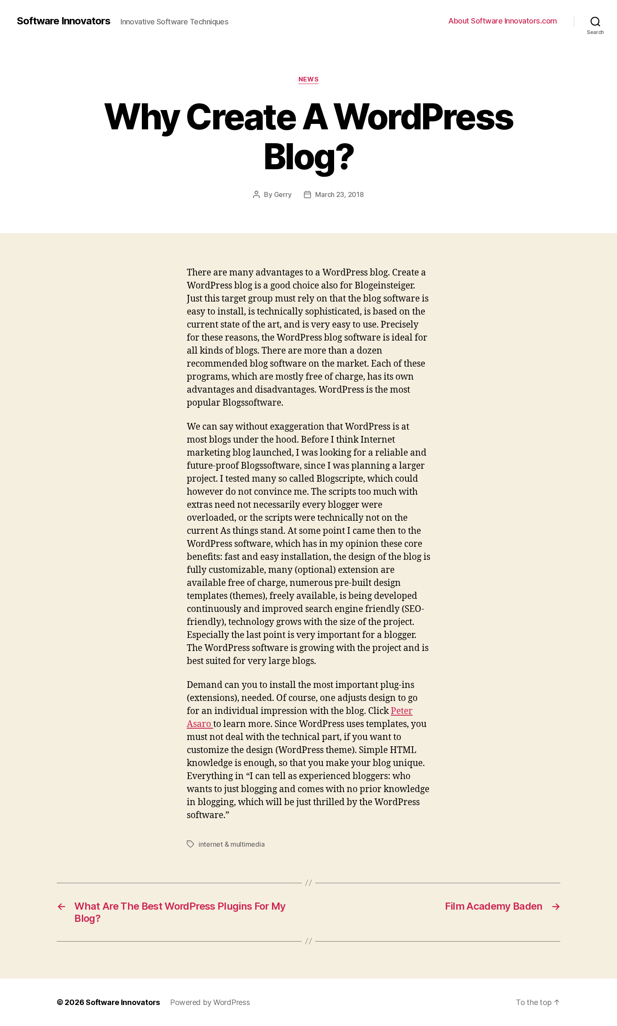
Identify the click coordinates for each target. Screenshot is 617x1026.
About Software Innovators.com (502, 20)
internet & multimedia (231, 844)
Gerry (283, 194)
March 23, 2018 (339, 194)
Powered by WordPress (210, 1002)
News (308, 79)
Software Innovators (63, 21)
